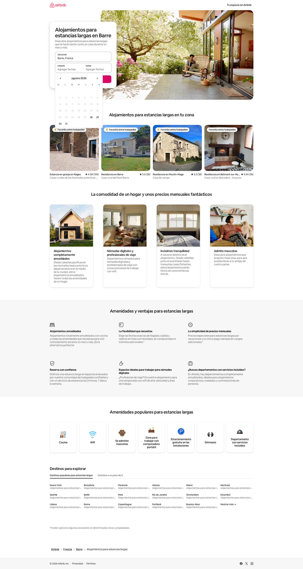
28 (91, 117)
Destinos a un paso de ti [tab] (110, 475)
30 (60, 123)
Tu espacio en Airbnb (239, 5)
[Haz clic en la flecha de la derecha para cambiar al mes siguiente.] (97, 78)
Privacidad (77, 563)
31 (66, 123)
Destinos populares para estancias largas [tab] (71, 475)
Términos (91, 563)
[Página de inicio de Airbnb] (58, 5)
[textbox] (69, 69)
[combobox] (83, 58)
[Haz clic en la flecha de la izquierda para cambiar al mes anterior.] (61, 78)
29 (97, 117)
